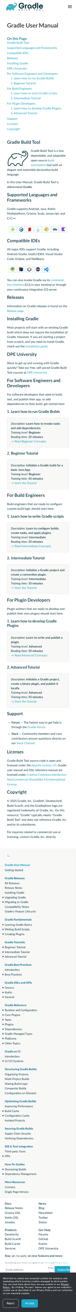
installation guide (36, 346)
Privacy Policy (61, 1263)
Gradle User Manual (17, 865)
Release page (15, 311)
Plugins (9, 1024)
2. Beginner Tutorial (23, 83)
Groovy (9, 987)
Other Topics (12, 1043)
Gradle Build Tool (18, 42)
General (9, 997)
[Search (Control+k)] (8, 855)
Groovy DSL (12, 1212)
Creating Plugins (15, 934)
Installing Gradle (14, 892)
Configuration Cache (17, 1115)
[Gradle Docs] (24, 6)
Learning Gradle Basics (18, 924)
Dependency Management (20, 1174)
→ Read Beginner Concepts (28, 441)
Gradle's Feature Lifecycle (20, 911)
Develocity (12, 1234)
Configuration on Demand (20, 1093)
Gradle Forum (36, 727)
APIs (7, 1156)
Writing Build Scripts (17, 929)
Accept (29, 1303)
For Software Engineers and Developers (32, 73)
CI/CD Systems (14, 1061)
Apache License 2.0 (43, 765)
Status (43, 1222)
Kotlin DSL (12, 1217)
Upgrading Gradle (15, 897)
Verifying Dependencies (19, 1138)
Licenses (10, 1187)
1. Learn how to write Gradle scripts (34, 93)
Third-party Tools (15, 1151)
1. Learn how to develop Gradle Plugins (36, 108)
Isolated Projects (15, 1120)
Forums (43, 1234)
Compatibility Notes (17, 907)
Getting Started (14, 870)
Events (43, 1243)
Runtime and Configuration (21, 1010)
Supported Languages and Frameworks (32, 47)
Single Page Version (17, 1192)
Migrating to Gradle (16, 902)
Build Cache (12, 1111)
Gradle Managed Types (18, 1034)
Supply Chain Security (18, 1133)
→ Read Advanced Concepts (29, 655)
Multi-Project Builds (17, 1079)
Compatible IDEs (18, 53)
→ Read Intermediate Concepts (31, 546)
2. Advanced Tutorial (24, 113)
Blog (41, 1208)
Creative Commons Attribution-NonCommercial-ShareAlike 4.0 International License (37, 779)
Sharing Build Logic (16, 1084)
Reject (11, 1303)
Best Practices (13, 974)
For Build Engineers (19, 88)
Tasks (8, 1019)
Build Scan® (13, 1239)
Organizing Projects (17, 1074)
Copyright (13, 129)
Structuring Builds (15, 1169)
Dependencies (13, 1029)
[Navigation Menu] (70, 6)
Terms (47, 1263)
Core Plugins (12, 1015)
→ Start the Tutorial (24, 483)
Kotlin (8, 992)
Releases (12, 58)
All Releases (12, 883)
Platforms (10, 1038)
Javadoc (10, 1222)
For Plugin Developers (21, 103)
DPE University (17, 68)
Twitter (43, 1217)
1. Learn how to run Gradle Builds (32, 78)
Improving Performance (19, 1106)
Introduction (12, 970)
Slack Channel (26, 743)
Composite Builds (15, 1088)
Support (12, 118)
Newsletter (46, 1212)
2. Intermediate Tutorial (26, 98)
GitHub (43, 1239)
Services (10, 1248)
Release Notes (13, 888)
